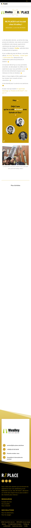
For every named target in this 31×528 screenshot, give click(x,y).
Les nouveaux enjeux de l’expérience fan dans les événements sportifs (12, 247)
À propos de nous (7, 502)
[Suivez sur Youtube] (9, 481)
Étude (14, 285)
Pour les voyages (6, 515)
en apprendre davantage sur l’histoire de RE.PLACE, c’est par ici (14, 91)
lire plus (7, 219)
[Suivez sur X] (3, 481)
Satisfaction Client (18, 251)
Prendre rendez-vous (13, 453)
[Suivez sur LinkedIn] (6, 481)
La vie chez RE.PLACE (19, 27)
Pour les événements (8, 513)
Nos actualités (6, 504)
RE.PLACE (10, 55)
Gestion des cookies (17, 526)
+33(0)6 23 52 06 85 (13, 449)
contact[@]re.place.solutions (15, 445)
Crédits (26, 526)
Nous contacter (6, 506)
